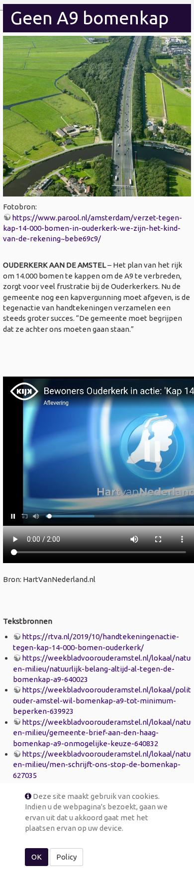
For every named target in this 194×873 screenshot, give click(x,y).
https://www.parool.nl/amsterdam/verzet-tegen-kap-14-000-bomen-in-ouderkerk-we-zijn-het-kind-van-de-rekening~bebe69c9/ (92, 228)
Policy (66, 857)
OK (36, 857)
